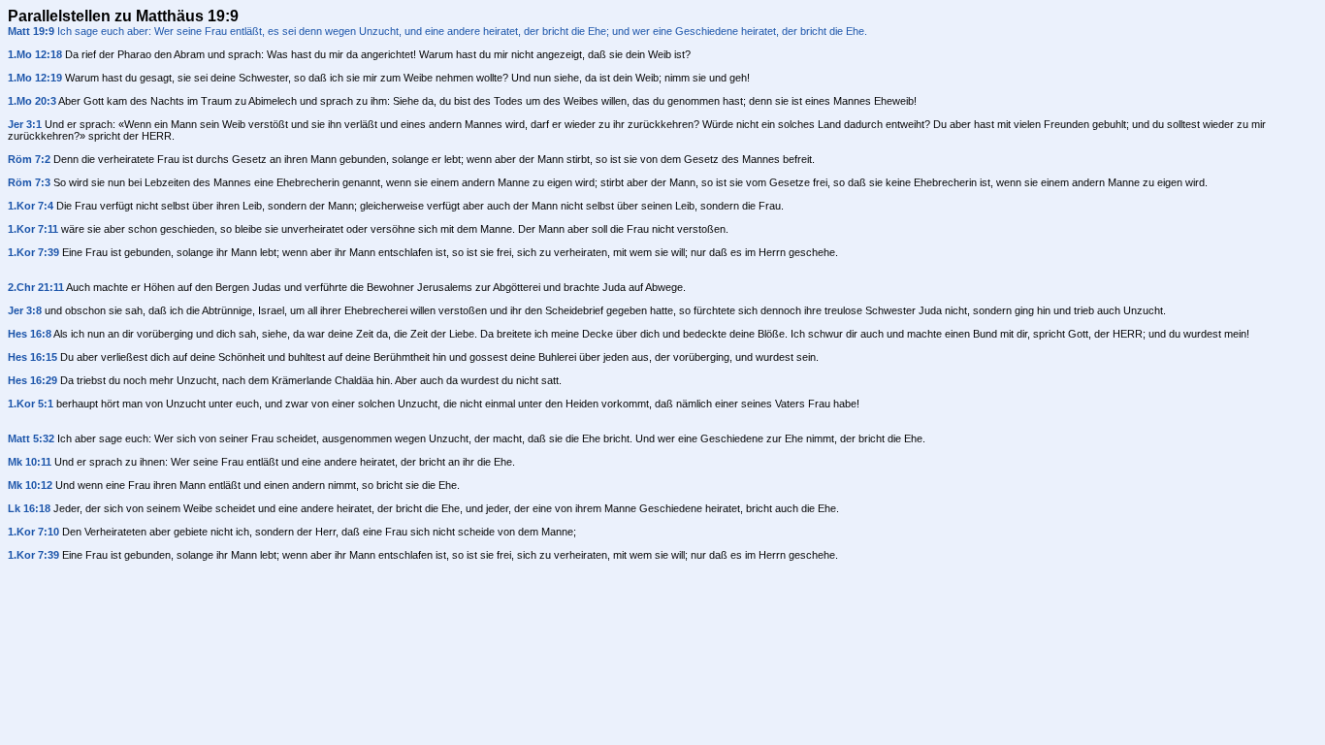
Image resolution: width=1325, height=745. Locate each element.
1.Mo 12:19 (35, 77)
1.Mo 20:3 (32, 101)
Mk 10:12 (30, 485)
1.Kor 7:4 (30, 205)
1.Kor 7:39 (33, 252)
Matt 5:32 (31, 438)
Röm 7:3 (29, 182)
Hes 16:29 (32, 380)
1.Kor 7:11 (33, 229)
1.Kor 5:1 (30, 403)
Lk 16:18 (29, 508)
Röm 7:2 (29, 159)
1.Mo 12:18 (35, 54)
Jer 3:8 (25, 310)
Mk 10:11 (29, 462)
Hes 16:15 (32, 357)
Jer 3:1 (25, 124)
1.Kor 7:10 (33, 531)
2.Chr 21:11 (36, 287)
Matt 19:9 (31, 31)
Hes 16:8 (29, 334)
